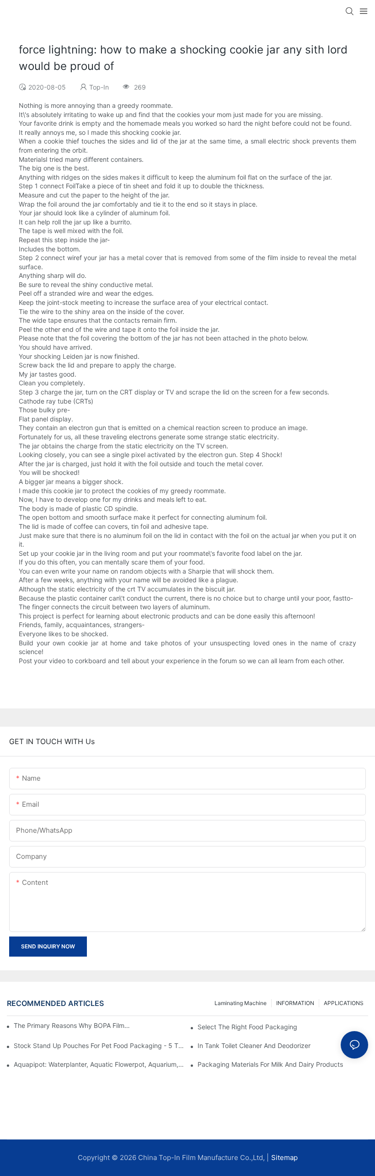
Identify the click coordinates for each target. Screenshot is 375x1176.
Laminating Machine (240, 1003)
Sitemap (284, 1157)
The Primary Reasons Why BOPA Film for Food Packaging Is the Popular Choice (72, 1025)
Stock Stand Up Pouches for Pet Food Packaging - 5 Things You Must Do (99, 1045)
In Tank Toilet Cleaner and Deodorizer (254, 1045)
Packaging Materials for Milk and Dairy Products (270, 1064)
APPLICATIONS (344, 1003)
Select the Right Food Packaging (247, 1027)
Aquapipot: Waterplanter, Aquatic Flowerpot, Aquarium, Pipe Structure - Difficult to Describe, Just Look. (99, 1064)
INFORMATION (295, 1003)
